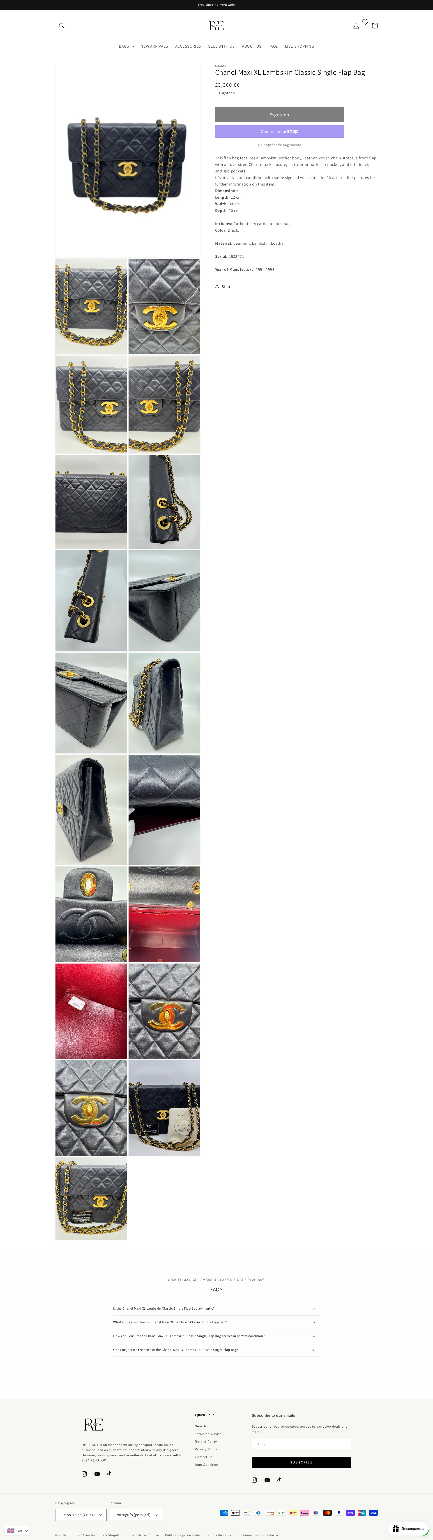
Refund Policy (206, 1441)
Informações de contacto (259, 1535)
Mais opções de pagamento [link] (279, 144)
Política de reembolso (142, 1535)
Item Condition (206, 1464)
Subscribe (301, 1462)
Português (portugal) (133, 1514)
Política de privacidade (182, 1535)
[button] (61, 25)
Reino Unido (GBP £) (78, 1514)
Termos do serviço (220, 1535)
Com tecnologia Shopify (101, 1535)
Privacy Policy (206, 1449)
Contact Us (203, 1457)
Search (200, 1426)
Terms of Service (208, 1434)
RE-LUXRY (75, 1535)
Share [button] (227, 286)
